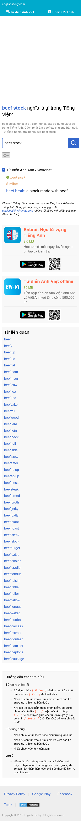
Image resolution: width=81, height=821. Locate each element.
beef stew (11, 456)
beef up (9, 352)
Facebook (65, 794)
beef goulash (13, 639)
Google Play (41, 794)
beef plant (11, 522)
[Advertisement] (40, 60)
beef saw (10, 385)
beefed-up (11, 476)
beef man (11, 378)
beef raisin (12, 580)
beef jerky (11, 509)
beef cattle (11, 554)
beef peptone (13, 652)
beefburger (12, 548)
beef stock (11, 541)
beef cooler (12, 561)
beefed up (11, 470)
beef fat (9, 365)
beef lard (10, 424)
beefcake (11, 404)
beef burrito (12, 620)
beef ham (11, 372)
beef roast (11, 528)
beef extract (12, 633)
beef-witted (12, 613)
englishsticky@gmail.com (17, 210)
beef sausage (14, 659)
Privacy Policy (14, 794)
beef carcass (13, 626)
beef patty (11, 515)
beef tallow (12, 600)
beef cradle (12, 567)
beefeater (11, 463)
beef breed (12, 496)
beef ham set (13, 646)
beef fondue (13, 574)
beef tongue (13, 606)
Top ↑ (8, 805)
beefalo (9, 359)
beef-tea (10, 398)
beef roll (10, 443)
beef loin (10, 430)
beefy (8, 346)
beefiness (11, 483)
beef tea (10, 391)
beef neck (11, 437)
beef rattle (11, 587)
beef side (11, 450)
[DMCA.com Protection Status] (29, 805)
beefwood (11, 417)
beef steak (11, 535)
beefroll (9, 411)
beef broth (15, 191)
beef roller (11, 593)
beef (7, 339)
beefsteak (11, 489)
